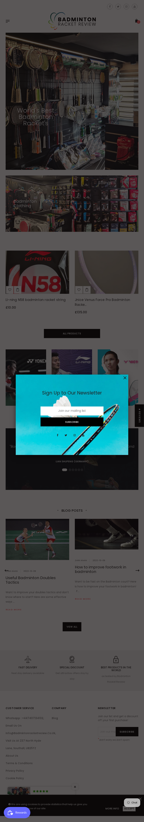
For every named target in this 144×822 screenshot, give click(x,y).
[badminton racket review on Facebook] (57, 437)
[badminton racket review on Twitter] (66, 437)
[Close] (125, 377)
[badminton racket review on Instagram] (75, 437)
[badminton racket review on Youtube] (83, 437)
